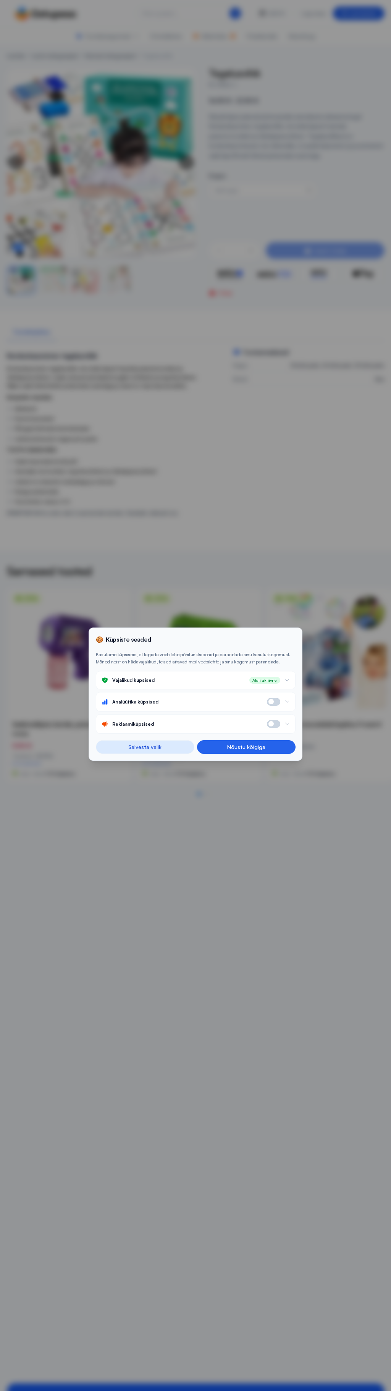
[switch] (273, 702)
